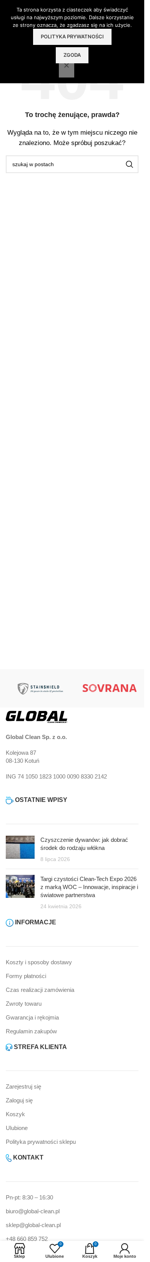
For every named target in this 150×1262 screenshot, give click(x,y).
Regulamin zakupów (31, 1031)
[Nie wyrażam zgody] (66, 69)
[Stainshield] (40, 688)
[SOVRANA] (109, 688)
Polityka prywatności (72, 36)
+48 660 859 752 (27, 1239)
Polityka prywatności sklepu (41, 1141)
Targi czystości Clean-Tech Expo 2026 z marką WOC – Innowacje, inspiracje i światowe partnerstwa (89, 887)
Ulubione (17, 1128)
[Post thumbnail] (20, 849)
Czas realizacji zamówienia (40, 990)
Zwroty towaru (24, 1003)
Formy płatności (26, 976)
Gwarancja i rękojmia (32, 1017)
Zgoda (72, 55)
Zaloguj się (19, 1100)
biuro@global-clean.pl (33, 1211)
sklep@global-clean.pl (33, 1225)
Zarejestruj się (23, 1086)
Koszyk (15, 1114)
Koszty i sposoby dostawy (39, 962)
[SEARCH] (129, 164)
